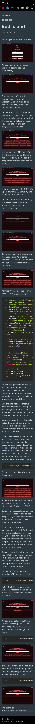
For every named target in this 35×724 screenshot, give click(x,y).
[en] (7, 7)
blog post (6, 448)
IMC (22, 8)
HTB (17, 8)
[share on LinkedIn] (10, 21)
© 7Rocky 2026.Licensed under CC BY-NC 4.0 (12, 720)
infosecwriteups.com (13, 547)
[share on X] (7, 21)
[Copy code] (31, 299)
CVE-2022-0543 (11, 439)
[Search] (32, 2)
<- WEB (6, 15)
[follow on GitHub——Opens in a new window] (32, 7)
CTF (12, 8)
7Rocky (6, 3)
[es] (3, 7)
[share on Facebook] (3, 21)
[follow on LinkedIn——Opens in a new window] (28, 7)
